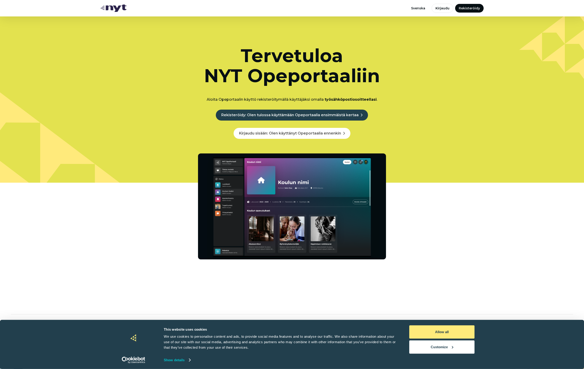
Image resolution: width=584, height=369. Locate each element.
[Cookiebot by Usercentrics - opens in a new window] (134, 360)
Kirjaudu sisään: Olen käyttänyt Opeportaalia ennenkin (290, 133)
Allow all (442, 332)
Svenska (418, 8)
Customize (439, 347)
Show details (174, 360)
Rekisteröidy (469, 8)
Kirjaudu (442, 8)
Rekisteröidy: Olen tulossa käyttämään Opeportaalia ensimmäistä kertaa (290, 115)
